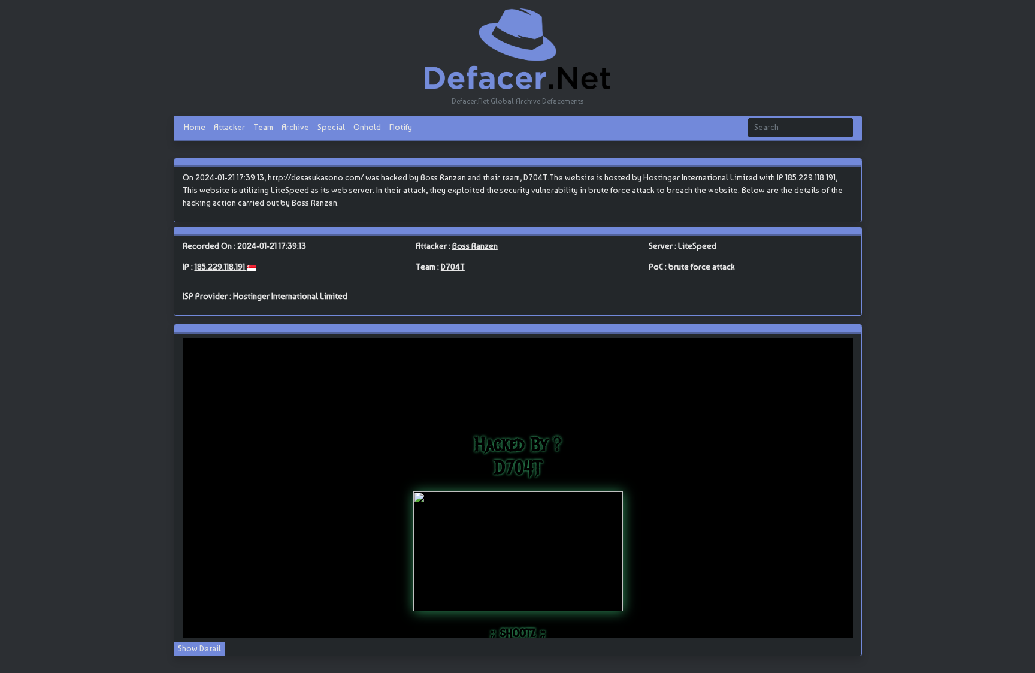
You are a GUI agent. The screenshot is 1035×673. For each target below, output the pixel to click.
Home (194, 127)
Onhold (367, 127)
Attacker (229, 127)
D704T (453, 266)
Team (263, 127)
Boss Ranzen (475, 246)
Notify (400, 127)
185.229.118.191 (221, 266)
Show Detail (199, 648)
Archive (295, 127)
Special (331, 127)
